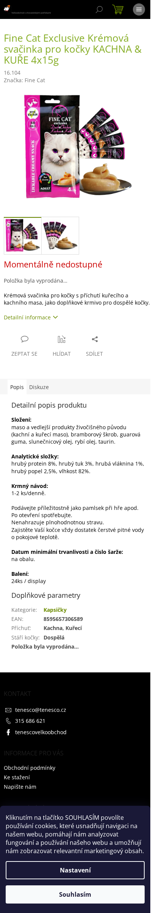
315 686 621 (30, 720)
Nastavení (75, 870)
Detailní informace (27, 317)
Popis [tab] (17, 387)
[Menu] (139, 9)
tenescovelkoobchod (41, 732)
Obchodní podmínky (29, 767)
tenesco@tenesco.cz (40, 709)
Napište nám (20, 786)
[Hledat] (99, 9)
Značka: (24, 80)
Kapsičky (55, 609)
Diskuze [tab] (39, 387)
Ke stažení (17, 777)
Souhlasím (75, 894)
